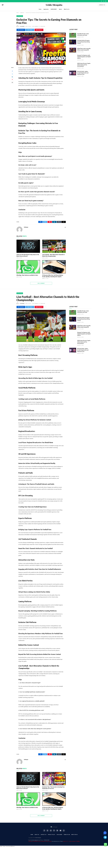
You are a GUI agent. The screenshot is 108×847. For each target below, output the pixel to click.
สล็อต (47, 841)
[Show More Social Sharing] (45, 30)
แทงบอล (29, 841)
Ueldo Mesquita (38, 837)
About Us (37, 834)
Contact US (102, 4)
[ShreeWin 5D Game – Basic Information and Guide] (72, 35)
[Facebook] (12, 71)
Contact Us (43, 834)
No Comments (36, 26)
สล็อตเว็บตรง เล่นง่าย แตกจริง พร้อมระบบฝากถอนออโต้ (84, 49)
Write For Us (66, 9)
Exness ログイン (66, 841)
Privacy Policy (51, 834)
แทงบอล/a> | (74, 841)
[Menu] (3, 4)
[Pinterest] (12, 79)
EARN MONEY (54, 9)
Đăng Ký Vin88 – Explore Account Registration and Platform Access (82, 73)
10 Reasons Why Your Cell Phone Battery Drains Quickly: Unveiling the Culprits (52, 275)
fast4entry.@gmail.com (35, 840)
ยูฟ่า (70, 841)
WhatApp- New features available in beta (27, 275)
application (19, 16)
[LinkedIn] (12, 76)
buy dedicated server (56, 841)
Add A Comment (41, 283)
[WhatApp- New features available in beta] (28, 266)
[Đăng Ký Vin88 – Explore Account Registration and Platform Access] (72, 73)
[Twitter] (12, 73)
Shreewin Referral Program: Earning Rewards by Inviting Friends (83, 42)
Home (40, 9)
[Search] (105, 1)
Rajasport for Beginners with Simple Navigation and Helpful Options (83, 57)
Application (46, 9)
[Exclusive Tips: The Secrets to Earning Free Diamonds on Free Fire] (41, 49)
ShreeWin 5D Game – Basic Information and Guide (83, 34)
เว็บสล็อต (78, 841)
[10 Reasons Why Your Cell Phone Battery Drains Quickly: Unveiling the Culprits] (54, 266)
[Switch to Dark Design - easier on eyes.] (103, 1)
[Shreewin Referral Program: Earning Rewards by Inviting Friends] (72, 42)
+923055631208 (46, 840)
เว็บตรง (61, 841)
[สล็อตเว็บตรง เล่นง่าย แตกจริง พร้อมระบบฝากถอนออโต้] (72, 50)
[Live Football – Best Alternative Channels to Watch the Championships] (54, 246)
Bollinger (22, 26)
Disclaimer (59, 834)
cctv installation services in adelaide (38, 841)
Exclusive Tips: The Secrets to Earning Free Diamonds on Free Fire (53, 787)
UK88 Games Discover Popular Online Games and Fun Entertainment (83, 65)
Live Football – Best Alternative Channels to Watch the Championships (53, 255)
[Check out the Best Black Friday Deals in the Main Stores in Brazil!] (28, 246)
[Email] (12, 82)
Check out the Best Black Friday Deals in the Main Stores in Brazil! (27, 255)
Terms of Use (67, 834)
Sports (60, 9)
